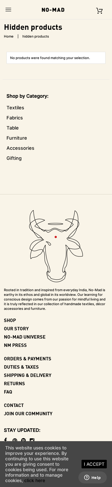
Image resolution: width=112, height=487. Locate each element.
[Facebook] (8, 440)
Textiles (15, 107)
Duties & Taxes (21, 367)
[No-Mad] (55, 9)
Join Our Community (28, 413)
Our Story (16, 328)
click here (34, 480)
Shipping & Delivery (27, 375)
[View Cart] (99, 9)
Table (13, 128)
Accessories (20, 148)
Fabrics (15, 117)
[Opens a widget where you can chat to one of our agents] (92, 477)
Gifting (14, 158)
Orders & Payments (27, 358)
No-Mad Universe (25, 337)
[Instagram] (34, 440)
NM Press (15, 345)
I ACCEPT (94, 464)
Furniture (17, 138)
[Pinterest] (17, 440)
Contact (14, 405)
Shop (10, 320)
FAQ (8, 392)
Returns (14, 383)
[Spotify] (25, 440)
